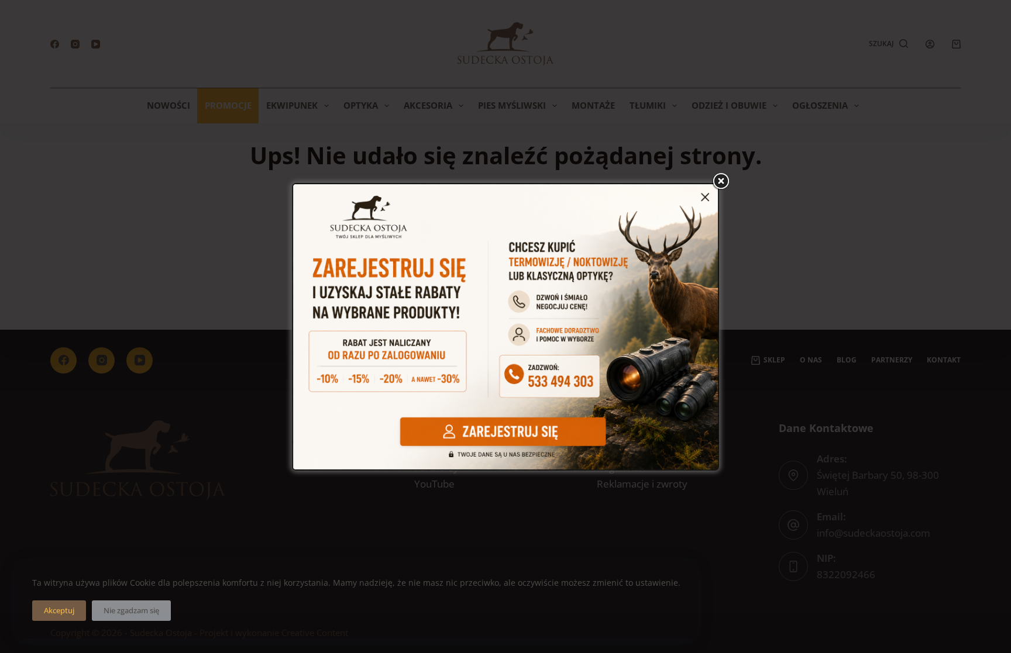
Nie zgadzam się (131, 610)
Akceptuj (59, 610)
